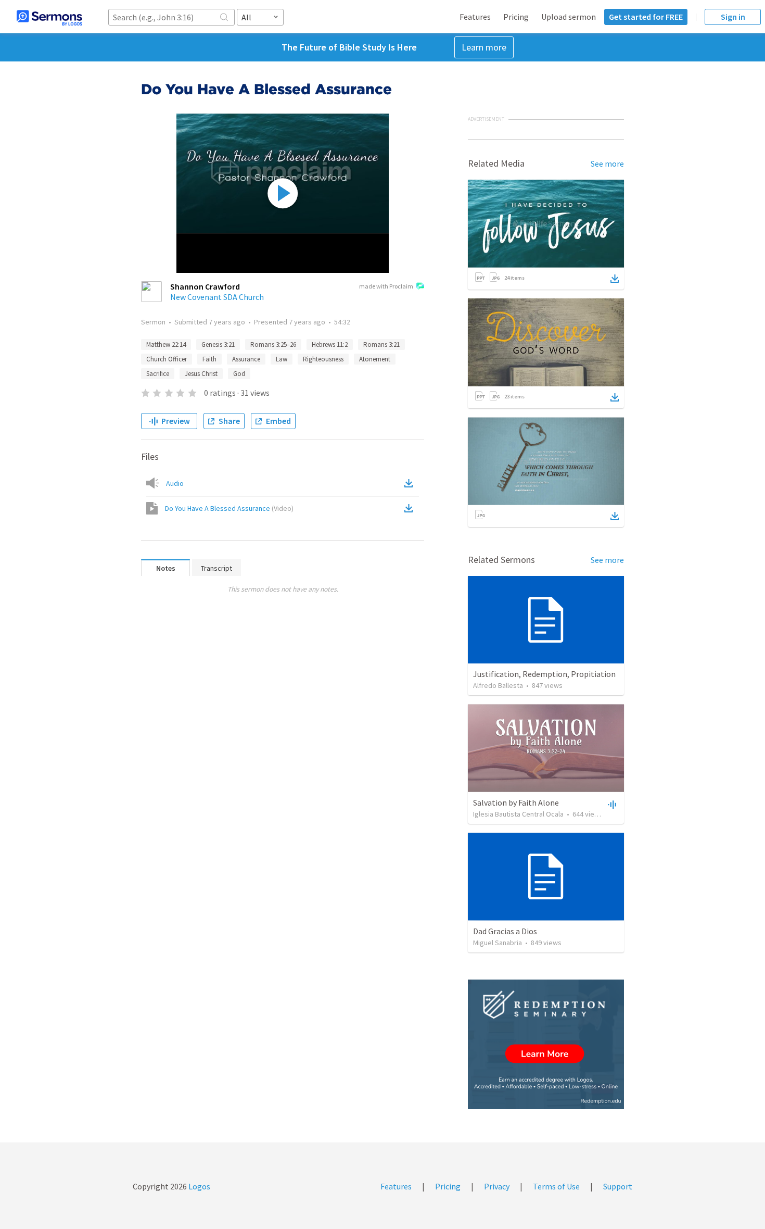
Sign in (733, 16)
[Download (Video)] (410, 508)
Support (617, 1186)
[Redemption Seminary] (546, 1044)
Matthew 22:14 (166, 344)
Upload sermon (568, 16)
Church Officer (166, 359)
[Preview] (611, 804)
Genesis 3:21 (218, 344)
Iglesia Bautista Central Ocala (518, 814)
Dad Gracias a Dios (505, 931)
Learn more (484, 47)
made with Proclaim (386, 286)
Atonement (374, 359)
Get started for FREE (646, 16)
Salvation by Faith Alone (516, 802)
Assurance (246, 359)
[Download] (614, 278)
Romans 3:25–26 (273, 344)
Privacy (496, 1186)
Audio (175, 483)
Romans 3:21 (381, 344)
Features (475, 16)
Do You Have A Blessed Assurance (229, 508)
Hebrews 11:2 (330, 344)
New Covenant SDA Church (217, 297)
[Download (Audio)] (410, 483)
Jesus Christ (201, 373)
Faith (209, 359)
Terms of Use (556, 1186)
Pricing (516, 16)
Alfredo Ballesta (498, 685)
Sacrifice (157, 373)
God (239, 373)
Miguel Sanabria (497, 942)
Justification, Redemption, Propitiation (544, 674)
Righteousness (323, 359)
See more (607, 163)
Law (281, 359)
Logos (198, 1186)
